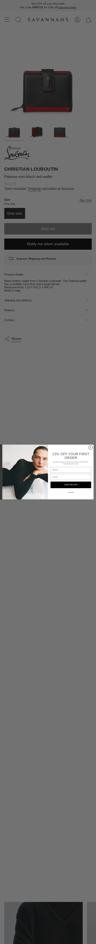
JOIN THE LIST (71, 485)
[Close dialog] (91, 447)
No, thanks (71, 492)
